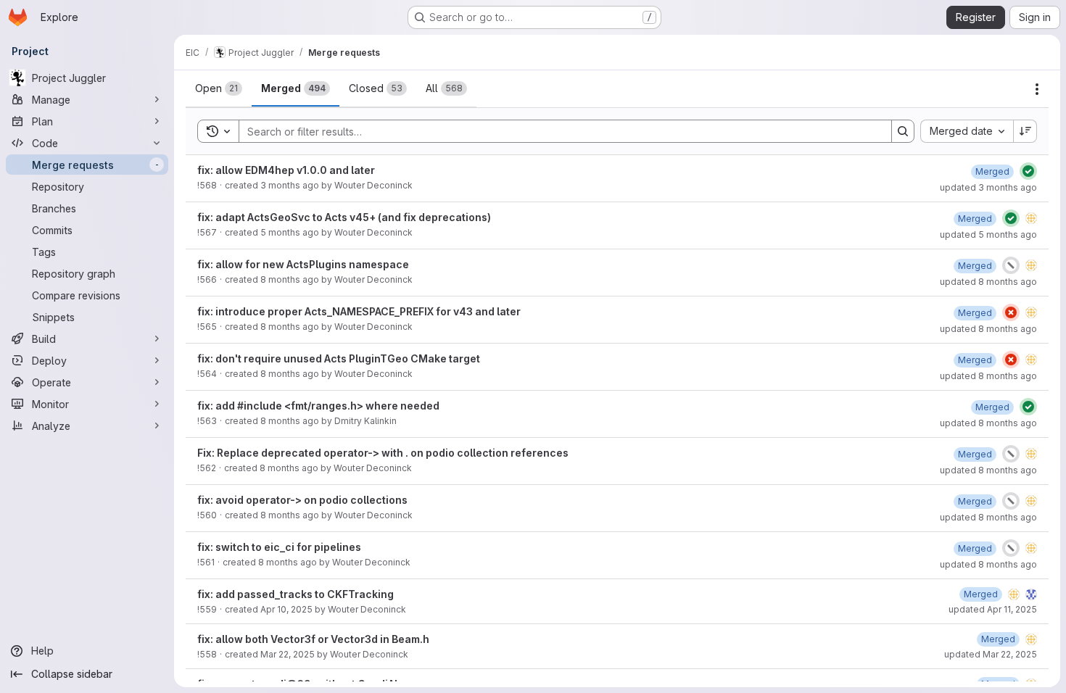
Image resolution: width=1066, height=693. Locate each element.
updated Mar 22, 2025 (990, 654)
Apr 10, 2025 (286, 609)
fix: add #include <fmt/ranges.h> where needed (318, 405)
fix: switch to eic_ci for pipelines (279, 547)
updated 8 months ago (988, 281)
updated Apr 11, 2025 (993, 609)
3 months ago (289, 185)
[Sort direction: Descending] (1025, 131)
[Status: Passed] (1028, 171)
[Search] (902, 131)
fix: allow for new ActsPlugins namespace (303, 264)
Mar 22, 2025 (287, 654)
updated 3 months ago (988, 187)
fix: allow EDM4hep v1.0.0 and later (286, 170)
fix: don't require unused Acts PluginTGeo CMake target (338, 358)
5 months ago (289, 232)
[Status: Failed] (1011, 312)
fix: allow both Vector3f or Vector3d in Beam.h (313, 639)
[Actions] (1037, 89)
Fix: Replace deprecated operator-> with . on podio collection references (383, 453)
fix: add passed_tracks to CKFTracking (295, 594)
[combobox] (966, 131)
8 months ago (289, 279)
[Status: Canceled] (1011, 265)
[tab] (219, 88)
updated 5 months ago (988, 234)
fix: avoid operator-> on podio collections (302, 500)
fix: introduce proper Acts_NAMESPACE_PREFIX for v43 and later (359, 311)
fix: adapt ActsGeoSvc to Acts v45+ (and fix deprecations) (344, 217)
